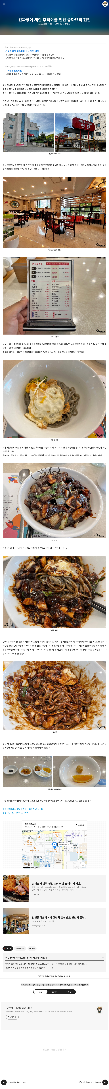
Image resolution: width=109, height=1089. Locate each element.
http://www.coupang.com (15, 47)
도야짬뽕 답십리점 (13, 70)
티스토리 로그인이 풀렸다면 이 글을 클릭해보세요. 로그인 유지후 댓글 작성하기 (55, 985)
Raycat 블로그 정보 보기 (105, 4)
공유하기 (54, 992)
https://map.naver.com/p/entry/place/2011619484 (26, 67)
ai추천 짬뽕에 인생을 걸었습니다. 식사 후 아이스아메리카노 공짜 (33, 74)
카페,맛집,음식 (23, 957)
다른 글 (68, 992)
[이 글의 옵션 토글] (11, 948)
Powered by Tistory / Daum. (17, 1082)
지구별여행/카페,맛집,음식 (63, 24)
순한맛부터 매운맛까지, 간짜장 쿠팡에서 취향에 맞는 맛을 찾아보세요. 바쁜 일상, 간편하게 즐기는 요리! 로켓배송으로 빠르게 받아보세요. (33, 56)
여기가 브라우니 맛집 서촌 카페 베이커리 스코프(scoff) (27, 964)
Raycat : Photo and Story (19, 1008)
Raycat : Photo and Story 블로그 (4, 1082)
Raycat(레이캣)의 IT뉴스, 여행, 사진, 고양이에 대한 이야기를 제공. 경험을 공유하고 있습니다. (40, 1011)
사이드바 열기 (4, 4)
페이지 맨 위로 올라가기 (105, 1082)
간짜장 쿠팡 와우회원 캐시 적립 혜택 (22, 51)
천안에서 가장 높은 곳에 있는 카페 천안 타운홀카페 (25, 967)
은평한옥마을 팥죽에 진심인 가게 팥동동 (71, 964)
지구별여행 (10, 957)
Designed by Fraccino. (93, 1082)
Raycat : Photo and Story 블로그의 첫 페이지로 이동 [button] (54, 4)
